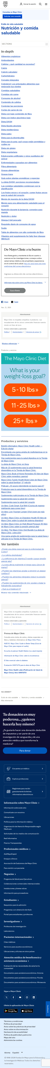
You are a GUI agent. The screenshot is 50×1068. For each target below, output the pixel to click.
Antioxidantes (7, 60)
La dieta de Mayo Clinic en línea (15, 464)
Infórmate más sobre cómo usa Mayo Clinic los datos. (23, 283)
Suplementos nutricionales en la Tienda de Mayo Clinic (25, 495)
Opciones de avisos (32, 332)
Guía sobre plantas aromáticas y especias (20, 178)
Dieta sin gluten (8, 148)
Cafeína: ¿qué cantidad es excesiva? (18, 64)
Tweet (16, 302)
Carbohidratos (8, 76)
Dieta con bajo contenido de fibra (16, 114)
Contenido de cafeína (11, 102)
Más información (7, 700)
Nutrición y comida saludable (32, 697)
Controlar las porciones (12, 106)
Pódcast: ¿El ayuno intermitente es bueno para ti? (22, 486)
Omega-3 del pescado (11, 220)
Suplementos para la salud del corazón (18, 502)
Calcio (4, 68)
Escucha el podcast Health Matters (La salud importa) (23, 651)
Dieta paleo (6, 134)
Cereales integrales (10, 80)
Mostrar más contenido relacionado (14, 593)
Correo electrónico (5, 281)
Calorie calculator (9, 72)
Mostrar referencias (9, 343)
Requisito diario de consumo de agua (18, 224)
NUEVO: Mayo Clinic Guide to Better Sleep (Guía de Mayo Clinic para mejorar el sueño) (22, 645)
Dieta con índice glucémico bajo (16, 118)
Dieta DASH (6, 122)
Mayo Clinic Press (34, 640)
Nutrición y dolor (9, 216)
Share (6, 302)
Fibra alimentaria (9, 167)
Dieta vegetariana (9, 152)
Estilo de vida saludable (12, 24)
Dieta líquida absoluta (11, 126)
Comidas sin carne (9, 94)
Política (6, 332)
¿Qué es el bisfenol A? (11, 589)
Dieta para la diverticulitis (12, 138)
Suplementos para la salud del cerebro (17, 499)
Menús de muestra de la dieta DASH (17, 199)
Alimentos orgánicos (10, 56)
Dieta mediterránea (10, 130)
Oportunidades (17, 332)
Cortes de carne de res (11, 110)
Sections (7, 44)
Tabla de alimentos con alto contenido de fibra (22, 232)
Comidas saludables (10, 91)
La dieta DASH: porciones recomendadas (20, 182)
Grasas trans (7, 174)
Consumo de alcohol (10, 98)
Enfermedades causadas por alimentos (19, 163)
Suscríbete (15, 290)
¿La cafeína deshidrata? (11, 555)
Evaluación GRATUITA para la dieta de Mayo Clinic (22, 665)
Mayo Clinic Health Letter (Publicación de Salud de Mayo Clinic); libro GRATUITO (23, 671)
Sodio (4, 228)
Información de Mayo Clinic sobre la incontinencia (21, 656)
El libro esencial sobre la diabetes (16, 660)
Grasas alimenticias (10, 170)
